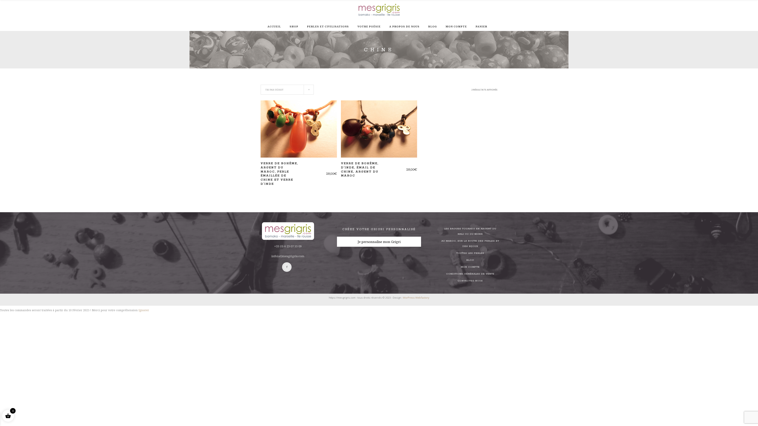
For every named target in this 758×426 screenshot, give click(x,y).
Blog (470, 260)
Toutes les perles (470, 253)
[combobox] (287, 90)
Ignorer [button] (144, 310)
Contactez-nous (470, 280)
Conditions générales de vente (470, 273)
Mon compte (470, 266)
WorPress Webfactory (416, 297)
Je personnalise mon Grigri (379, 241)
